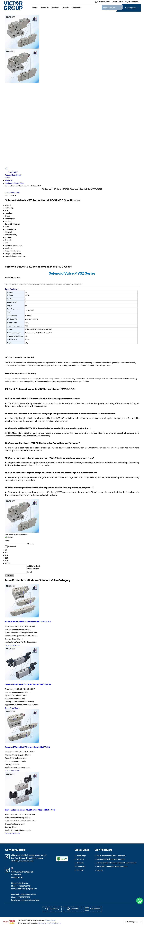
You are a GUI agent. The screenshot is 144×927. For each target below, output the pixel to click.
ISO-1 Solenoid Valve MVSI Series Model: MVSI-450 (30, 809)
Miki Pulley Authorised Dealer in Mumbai (112, 866)
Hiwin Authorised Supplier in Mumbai (110, 859)
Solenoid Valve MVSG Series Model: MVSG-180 (28, 621)
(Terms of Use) (50, 920)
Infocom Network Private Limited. (49, 923)
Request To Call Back (13, 175)
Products (56, 7)
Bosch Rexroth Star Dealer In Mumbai (111, 855)
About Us (45, 7)
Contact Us (76, 7)
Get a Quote (130, 8)
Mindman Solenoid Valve (14, 183)
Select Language (131, 922)
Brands (66, 7)
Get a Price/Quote (12, 192)
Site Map (79, 870)
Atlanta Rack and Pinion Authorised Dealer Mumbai (116, 863)
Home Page (81, 855)
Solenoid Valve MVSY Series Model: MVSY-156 (27, 747)
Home (34, 7)
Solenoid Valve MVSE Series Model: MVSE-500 (28, 684)
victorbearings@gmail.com (128, 2)
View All (100, 870)
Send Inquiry (13, 172)
